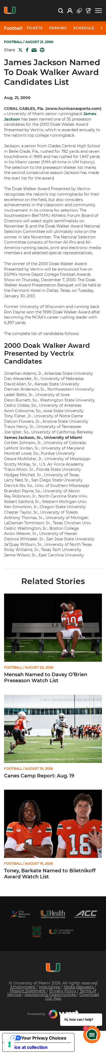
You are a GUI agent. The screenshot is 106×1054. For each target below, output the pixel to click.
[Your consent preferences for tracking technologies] (9, 1044)
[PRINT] (41, 50)
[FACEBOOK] (26, 50)
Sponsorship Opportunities (50, 994)
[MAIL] (33, 50)
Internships (50, 986)
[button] (98, 10)
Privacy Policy (63, 990)
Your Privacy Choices (43, 1038)
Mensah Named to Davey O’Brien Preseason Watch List (45, 678)
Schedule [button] (83, 28)
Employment (23, 986)
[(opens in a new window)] (20, 914)
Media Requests (79, 986)
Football (13, 28)
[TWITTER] (19, 50)
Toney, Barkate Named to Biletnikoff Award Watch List (50, 874)
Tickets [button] (35, 28)
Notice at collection (27, 1047)
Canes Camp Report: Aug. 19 (39, 776)
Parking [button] (58, 28)
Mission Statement (28, 990)
